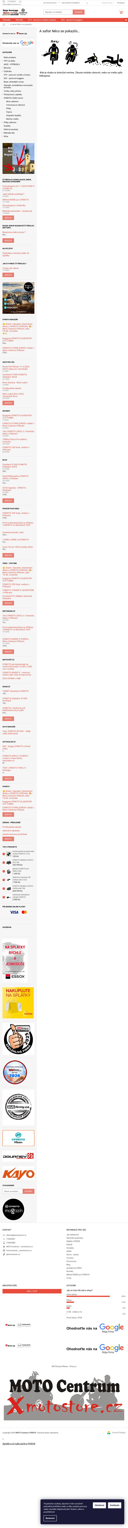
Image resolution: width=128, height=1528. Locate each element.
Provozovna (71, 1261)
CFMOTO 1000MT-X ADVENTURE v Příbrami (18, 591)
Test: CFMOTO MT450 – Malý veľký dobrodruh (16, 732)
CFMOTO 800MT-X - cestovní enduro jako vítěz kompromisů (16, 673)
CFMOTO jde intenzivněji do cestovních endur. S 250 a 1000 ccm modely (17, 666)
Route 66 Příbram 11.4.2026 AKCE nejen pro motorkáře (15, 367)
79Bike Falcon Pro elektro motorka (14, 440)
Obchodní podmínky (71, 3)
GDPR (68, 1251)
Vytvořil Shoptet (119, 1432)
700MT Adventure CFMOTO (15, 691)
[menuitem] (6, 20)
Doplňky (7, 126)
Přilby (8, 108)
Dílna (6, 136)
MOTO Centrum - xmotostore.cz (19, 1246)
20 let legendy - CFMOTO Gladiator (14, 489)
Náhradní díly (9, 133)
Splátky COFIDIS (73, 1241)
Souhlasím (114, 1505)
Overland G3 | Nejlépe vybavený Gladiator (17, 597)
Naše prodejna (10, 57)
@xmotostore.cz (13, 1254)
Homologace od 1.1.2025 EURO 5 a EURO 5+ (18, 187)
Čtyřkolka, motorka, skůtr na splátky (15, 254)
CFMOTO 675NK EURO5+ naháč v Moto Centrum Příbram (18, 349)
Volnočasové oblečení (15, 105)
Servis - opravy (72, 1254)
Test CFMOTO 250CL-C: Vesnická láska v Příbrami (18, 432)
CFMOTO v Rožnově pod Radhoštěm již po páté (13, 709)
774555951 (10, 1239)
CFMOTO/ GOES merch (13, 98)
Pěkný (69, 1300)
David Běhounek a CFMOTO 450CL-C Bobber (15, 477)
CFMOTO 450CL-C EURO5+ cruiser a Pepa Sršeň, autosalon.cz (15, 758)
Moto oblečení (12, 101)
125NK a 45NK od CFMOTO (15, 539)
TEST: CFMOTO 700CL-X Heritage (14, 769)
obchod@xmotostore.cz (16, 1235)
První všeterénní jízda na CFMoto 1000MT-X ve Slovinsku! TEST (17, 524)
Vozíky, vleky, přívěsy (12, 91)
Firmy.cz (72, 1366)
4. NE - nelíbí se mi (74, 1312)
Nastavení (50, 1518)
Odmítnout (99, 1505)
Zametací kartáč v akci (13, 532)
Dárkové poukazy (11, 129)
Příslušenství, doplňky (13, 94)
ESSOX (69, 1245)
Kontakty (70, 1248)
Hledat (78, 12)
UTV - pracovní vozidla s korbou (17, 75)
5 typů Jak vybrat (10, 268)
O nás (68, 1278)
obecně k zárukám (11, 830)
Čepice (9, 112)
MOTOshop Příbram (60, 1366)
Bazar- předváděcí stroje (14, 82)
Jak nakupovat (50, 3)
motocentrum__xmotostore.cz (19, 1250)
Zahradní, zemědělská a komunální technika (18, 86)
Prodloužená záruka (11, 388)
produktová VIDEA (74, 1268)
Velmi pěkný (71, 1294)
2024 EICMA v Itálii (11, 678)
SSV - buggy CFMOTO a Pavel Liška (16, 747)
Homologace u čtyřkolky (14, 205)
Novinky (69, 1271)
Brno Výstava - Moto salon (14, 382)
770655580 (10, 1243)
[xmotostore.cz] (64, 1397)
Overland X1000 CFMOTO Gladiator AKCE (14, 375)
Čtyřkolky (8, 71)
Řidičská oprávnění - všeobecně (17, 211)
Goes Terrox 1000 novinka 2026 (17, 547)
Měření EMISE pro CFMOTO (15, 200)
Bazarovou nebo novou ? (14, 232)
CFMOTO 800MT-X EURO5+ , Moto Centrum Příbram (16, 640)
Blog (68, 1265)
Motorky (7, 68)
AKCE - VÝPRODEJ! (12, 64)
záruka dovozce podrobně (14, 834)
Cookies (70, 1258)
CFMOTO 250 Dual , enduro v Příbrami (16, 448)
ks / (32, 1291)
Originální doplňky (13, 115)
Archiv (8, 217)
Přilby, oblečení (10, 122)
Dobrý (68, 1306)
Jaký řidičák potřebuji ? (13, 194)
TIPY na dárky (9, 61)
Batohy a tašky (12, 119)
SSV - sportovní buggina (14, 78)
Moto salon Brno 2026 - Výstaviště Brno (13, 395)
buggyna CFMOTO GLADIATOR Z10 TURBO (17, 339)
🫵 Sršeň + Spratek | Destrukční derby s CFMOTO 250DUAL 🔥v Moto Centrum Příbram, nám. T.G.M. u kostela (17, 327)
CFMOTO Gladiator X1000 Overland (14, 699)
